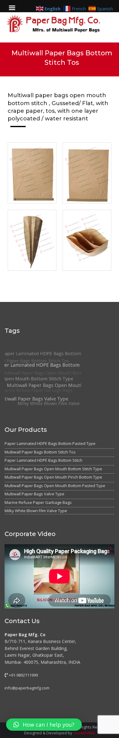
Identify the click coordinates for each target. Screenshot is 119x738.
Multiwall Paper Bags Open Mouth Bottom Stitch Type (53, 469)
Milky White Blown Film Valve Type (36, 510)
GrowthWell (84, 733)
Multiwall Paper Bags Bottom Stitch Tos (40, 452)
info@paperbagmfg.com (27, 688)
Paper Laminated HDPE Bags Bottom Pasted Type (50, 443)
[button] (44, 724)
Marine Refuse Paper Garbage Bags (38, 502)
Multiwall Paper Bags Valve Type (34, 494)
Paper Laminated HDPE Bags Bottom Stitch (43, 460)
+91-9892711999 (23, 675)
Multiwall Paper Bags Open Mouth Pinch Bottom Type (53, 477)
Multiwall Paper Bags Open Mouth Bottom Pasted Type (55, 485)
